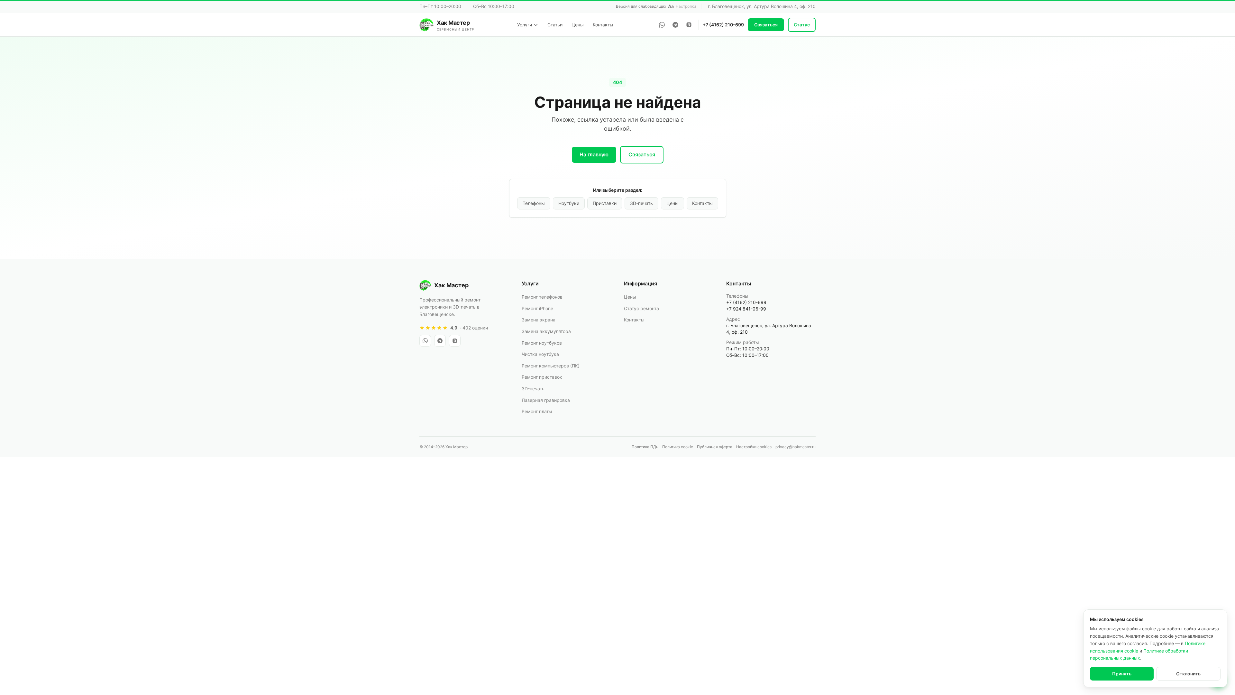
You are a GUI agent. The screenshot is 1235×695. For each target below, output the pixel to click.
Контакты (603, 24)
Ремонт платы (537, 411)
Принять (1121, 673)
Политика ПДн (645, 446)
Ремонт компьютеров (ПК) (551, 365)
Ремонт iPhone (537, 308)
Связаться (766, 24)
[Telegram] (675, 25)
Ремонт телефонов (542, 297)
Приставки (605, 203)
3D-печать (641, 203)
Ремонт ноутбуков (542, 343)
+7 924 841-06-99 (746, 308)
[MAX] (689, 25)
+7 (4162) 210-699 (723, 24)
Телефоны (534, 203)
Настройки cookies (754, 446)
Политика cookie (677, 446)
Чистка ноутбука (540, 354)
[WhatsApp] (662, 25)
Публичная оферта (714, 446)
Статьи (555, 24)
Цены (578, 24)
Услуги (524, 24)
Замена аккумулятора (546, 331)
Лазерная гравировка (546, 400)
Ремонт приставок (542, 377)
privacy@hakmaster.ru (795, 446)
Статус (802, 24)
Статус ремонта (641, 308)
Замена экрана (538, 319)
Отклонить (1188, 673)
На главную (594, 154)
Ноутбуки (568, 203)
